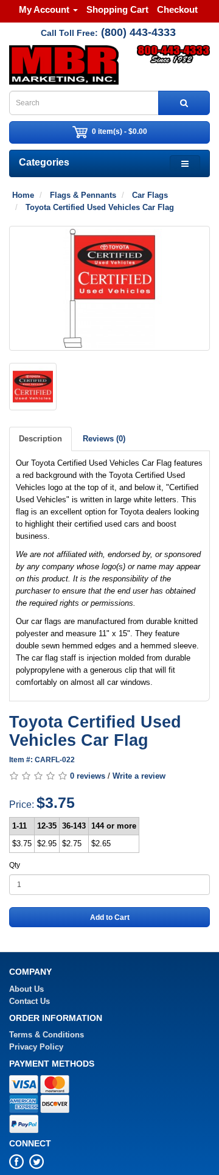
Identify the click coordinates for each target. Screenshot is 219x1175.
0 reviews (87, 775)
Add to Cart (110, 917)
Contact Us (29, 1001)
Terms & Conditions (46, 1034)
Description (40, 438)
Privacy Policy (36, 1046)
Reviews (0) (104, 438)
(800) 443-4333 (138, 32)
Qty (14, 865)
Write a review (139, 775)
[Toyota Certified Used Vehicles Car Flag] (109, 288)
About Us (26, 989)
